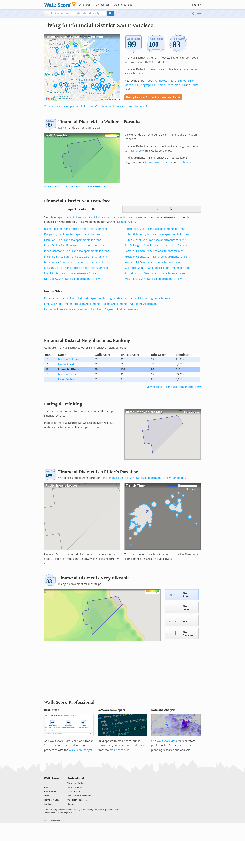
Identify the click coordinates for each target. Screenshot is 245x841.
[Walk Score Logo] (60, 4)
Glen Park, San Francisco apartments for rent (72, 240)
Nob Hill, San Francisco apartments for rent (71, 273)
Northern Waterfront (183, 80)
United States (51, 186)
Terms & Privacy (51, 800)
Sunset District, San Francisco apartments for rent (156, 273)
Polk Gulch (186, 162)
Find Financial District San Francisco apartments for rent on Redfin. (144, 477)
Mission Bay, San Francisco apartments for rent (73, 262)
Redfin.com (128, 221)
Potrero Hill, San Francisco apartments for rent (154, 251)
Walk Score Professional (69, 702)
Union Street (66, 364)
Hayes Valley (66, 379)
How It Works (50, 791)
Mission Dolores (68, 359)
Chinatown (162, 80)
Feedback (48, 804)
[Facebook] (51, 783)
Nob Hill (180, 85)
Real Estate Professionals (79, 796)
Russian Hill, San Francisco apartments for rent (154, 262)
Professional (76, 778)
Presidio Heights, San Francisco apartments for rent (157, 256)
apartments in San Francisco (122, 217)
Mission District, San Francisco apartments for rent (76, 267)
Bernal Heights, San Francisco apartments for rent (75, 228)
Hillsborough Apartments (154, 298)
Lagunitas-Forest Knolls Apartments (66, 309)
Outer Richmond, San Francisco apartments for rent (157, 234)
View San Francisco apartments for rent (69, 106)
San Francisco (78, 186)
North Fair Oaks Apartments (88, 298)
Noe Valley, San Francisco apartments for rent (73, 279)
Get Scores (84, 4)
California (64, 186)
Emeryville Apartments (58, 303)
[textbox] (77, 13)
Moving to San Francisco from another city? (173, 386)
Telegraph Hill (147, 85)
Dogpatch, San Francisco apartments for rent (72, 234)
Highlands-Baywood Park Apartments (114, 309)
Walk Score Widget (80, 750)
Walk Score (51, 778)
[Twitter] (46, 783)
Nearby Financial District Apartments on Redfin (153, 97)
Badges (71, 804)
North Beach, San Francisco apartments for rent (154, 228)
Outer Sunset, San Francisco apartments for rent (155, 240)
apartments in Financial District (77, 217)
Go (110, 13)
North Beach (166, 85)
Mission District (68, 374)
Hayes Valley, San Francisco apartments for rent (74, 245)
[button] (47, 13)
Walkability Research (77, 800)
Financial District (97, 186)
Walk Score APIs (119, 750)
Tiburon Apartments (87, 303)
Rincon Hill (131, 85)
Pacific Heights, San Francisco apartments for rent (155, 245)
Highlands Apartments (122, 298)
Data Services (74, 791)
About (47, 787)
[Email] (56, 783)
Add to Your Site (123, 4)
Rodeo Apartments (56, 298)
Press (46, 796)
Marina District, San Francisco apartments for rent (75, 256)
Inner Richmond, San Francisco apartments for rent (76, 251)
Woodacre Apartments (144, 303)
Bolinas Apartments (115, 303)
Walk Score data (167, 741)
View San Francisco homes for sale (123, 106)
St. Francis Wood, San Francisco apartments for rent (157, 267)
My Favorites (103, 4)
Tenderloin (167, 162)
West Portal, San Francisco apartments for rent (154, 279)
